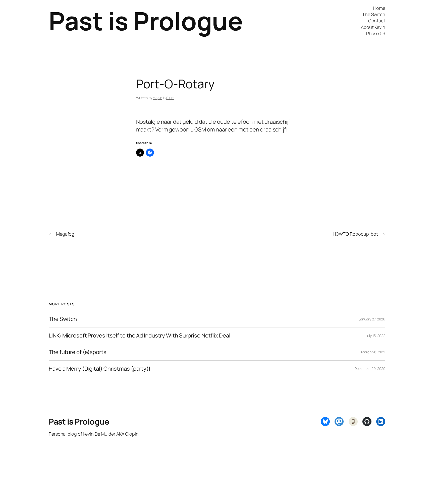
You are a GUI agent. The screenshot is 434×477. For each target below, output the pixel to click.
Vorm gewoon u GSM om (185, 129)
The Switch (63, 319)
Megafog (65, 234)
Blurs (170, 97)
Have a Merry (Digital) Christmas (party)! (99, 369)
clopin (157, 97)
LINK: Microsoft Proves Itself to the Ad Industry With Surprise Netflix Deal (139, 335)
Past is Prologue (146, 21)
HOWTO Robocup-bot (355, 234)
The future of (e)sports (77, 352)
